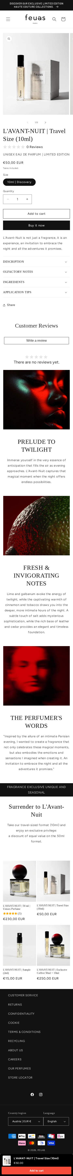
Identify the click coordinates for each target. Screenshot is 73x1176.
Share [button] (11, 305)
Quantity (8, 191)
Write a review (36, 340)
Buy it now (36, 225)
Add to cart (36, 1170)
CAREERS (14, 1059)
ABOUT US (15, 1050)
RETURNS (15, 1004)
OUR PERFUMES (19, 1068)
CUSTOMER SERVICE (23, 995)
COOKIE (14, 1023)
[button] (8, 19)
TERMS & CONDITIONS (24, 1032)
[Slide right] (45, 122)
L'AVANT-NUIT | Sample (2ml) (17, 971)
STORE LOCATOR (20, 1077)
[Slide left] (27, 122)
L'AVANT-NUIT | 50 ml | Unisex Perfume (16, 907)
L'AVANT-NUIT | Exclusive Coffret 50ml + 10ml (52, 971)
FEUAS (41, 1150)
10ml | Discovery (19, 182)
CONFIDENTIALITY (21, 1013)
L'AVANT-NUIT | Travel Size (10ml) (53, 907)
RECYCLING (16, 1041)
